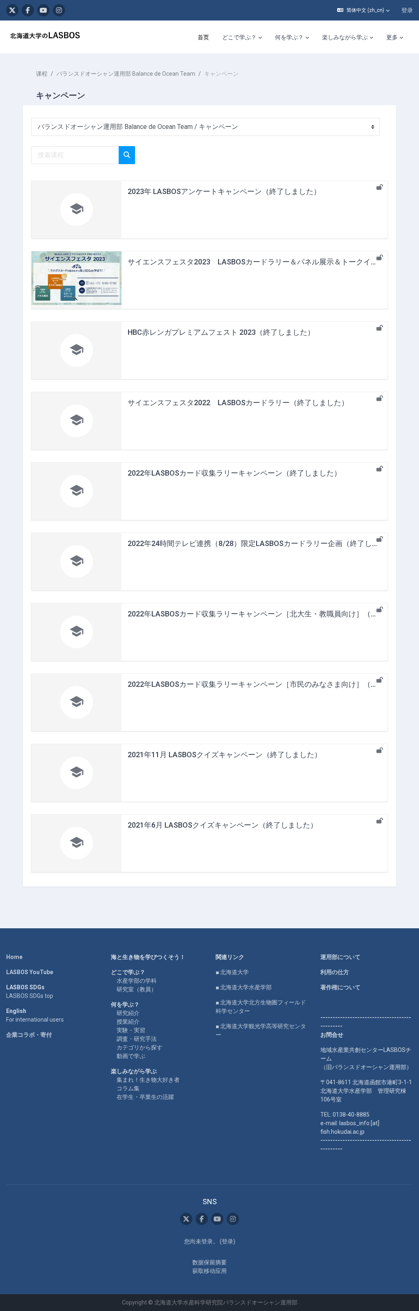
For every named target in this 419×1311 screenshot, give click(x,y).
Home (14, 957)
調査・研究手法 (137, 1039)
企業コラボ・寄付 (29, 1034)
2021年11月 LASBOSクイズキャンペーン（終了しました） (225, 754)
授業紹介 (128, 1021)
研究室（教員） (137, 989)
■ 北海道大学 (232, 972)
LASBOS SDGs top (29, 996)
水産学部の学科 (137, 980)
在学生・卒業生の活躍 (145, 1097)
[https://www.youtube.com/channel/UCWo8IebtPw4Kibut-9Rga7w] (43, 10)
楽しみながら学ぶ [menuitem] (345, 37)
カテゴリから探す (139, 1047)
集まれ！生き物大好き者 (148, 1079)
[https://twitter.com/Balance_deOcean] (12, 10)
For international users (35, 1019)
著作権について (340, 987)
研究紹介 (128, 1013)
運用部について (340, 957)
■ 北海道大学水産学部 (244, 987)
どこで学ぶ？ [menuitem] (239, 37)
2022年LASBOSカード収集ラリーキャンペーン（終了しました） (234, 473)
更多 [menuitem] (392, 37)
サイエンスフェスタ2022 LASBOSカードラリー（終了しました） (238, 402)
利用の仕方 (334, 972)
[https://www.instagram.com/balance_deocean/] (59, 10)
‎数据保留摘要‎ (209, 1262)
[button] (363, 10)
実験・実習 (131, 1030)
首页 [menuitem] (203, 37)
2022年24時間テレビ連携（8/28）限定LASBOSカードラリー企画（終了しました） (264, 543)
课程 (41, 73)
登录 (407, 10)
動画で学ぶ (131, 1056)
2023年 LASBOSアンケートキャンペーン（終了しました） (224, 191)
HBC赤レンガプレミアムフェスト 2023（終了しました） (221, 332)
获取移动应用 (209, 1271)
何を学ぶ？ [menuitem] (289, 37)
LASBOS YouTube (29, 972)
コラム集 (128, 1088)
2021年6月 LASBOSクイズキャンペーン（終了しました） (223, 825)
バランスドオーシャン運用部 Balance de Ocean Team (125, 73)
